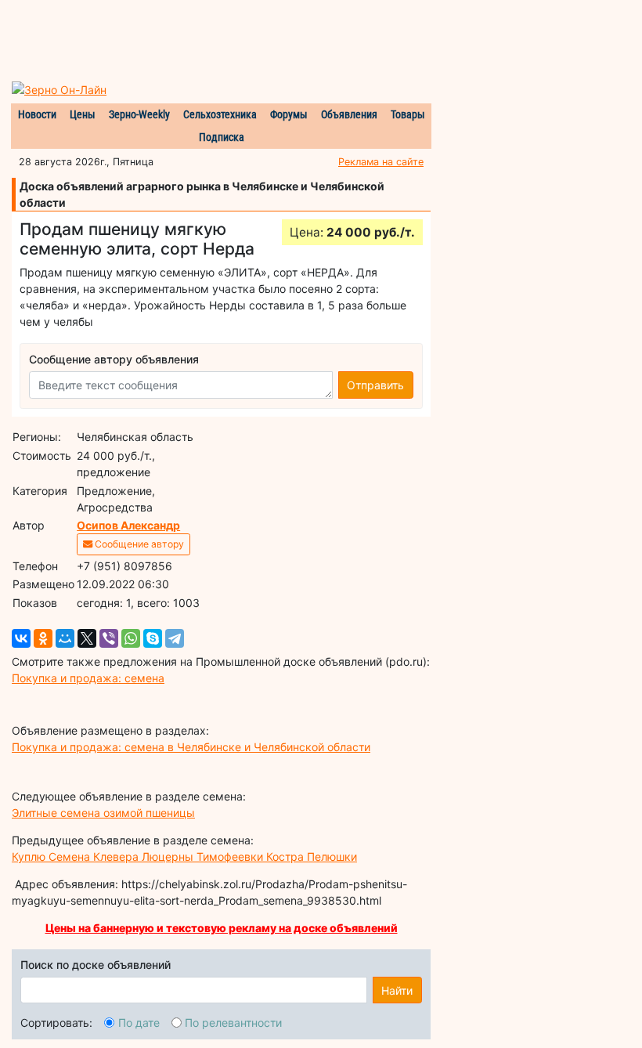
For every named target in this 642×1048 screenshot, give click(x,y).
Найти (397, 990)
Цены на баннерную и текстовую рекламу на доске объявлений (221, 927)
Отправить (375, 385)
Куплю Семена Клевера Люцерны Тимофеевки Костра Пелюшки (184, 856)
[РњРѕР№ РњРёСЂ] (65, 638)
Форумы (289, 114)
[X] (87, 638)
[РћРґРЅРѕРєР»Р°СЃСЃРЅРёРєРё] (43, 638)
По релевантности (233, 1022)
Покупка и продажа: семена (88, 678)
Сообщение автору (138, 544)
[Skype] (152, 638)
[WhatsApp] (130, 638)
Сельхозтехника (220, 114)
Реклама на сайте (381, 162)
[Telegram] (174, 638)
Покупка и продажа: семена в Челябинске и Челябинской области (191, 746)
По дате (139, 1022)
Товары (408, 114)
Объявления (349, 114)
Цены (83, 114)
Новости (37, 114)
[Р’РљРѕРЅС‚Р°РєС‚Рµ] (21, 638)
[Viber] (108, 638)
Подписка (221, 137)
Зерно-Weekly (139, 114)
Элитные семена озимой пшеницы (103, 812)
